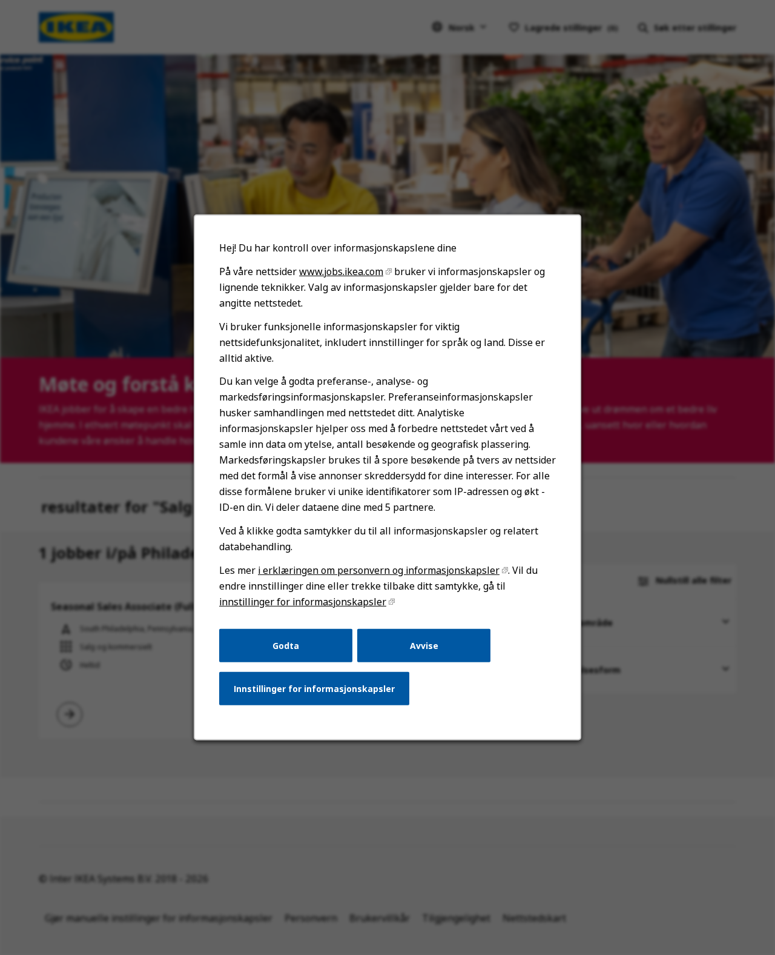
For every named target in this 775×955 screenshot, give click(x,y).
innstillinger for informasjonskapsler (302, 601)
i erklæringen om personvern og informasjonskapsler (379, 570)
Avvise (424, 645)
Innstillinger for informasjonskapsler (314, 688)
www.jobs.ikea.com (341, 271)
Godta (285, 645)
